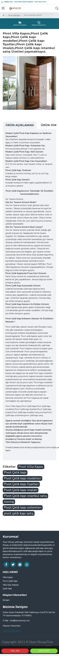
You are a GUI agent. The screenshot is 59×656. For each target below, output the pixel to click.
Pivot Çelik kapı (15, 472)
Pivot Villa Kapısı (30, 467)
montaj (9, 502)
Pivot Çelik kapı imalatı (20, 490)
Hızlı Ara (15, 651)
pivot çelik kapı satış (18, 513)
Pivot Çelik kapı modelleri (22, 478)
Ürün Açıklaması (19, 125)
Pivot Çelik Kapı (14, 15)
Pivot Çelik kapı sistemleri (23, 507)
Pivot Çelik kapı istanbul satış (25, 496)
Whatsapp (44, 651)
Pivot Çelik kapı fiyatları (21, 484)
